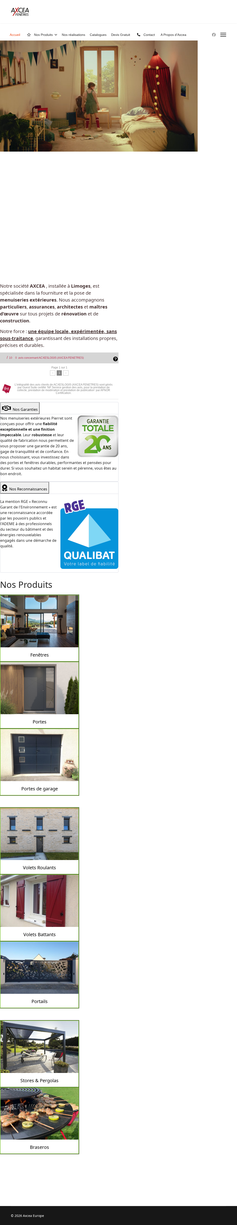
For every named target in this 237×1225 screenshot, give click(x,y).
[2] (66, 373)
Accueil (15, 35)
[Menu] (223, 34)
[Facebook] (214, 34)
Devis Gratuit (120, 35)
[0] (52, 373)
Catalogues (98, 35)
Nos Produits (43, 35)
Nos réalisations (73, 35)
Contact (149, 35)
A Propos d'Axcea (173, 35)
